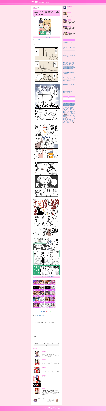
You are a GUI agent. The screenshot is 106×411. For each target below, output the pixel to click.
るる (65, 110)
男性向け (43, 315)
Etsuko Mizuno (72, 105)
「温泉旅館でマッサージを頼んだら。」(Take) (69, 80)
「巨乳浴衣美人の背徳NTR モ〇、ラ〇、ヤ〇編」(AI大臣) (68, 70)
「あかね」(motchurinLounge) (67, 89)
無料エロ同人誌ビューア (36, 1)
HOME (34, 4)
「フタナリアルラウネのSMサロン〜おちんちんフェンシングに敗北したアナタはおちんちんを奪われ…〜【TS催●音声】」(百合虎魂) (69, 67)
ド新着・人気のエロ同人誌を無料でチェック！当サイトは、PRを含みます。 (53, 408)
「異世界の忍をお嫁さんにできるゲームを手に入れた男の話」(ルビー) (69, 75)
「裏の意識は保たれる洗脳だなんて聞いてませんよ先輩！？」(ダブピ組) (71, 34)
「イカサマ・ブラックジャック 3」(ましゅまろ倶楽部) (69, 48)
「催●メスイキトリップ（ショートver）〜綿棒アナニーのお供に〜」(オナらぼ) (69, 78)
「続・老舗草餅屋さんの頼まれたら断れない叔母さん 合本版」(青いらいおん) (71, 15)
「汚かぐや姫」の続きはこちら (47, 276)
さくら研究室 (38, 39)
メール (35, 336)
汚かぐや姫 (47, 37)
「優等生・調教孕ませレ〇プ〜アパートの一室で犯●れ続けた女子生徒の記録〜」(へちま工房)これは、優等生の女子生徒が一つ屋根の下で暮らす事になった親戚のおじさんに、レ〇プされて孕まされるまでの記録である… (69, 120)
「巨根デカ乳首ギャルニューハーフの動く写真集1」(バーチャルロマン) (69, 56)
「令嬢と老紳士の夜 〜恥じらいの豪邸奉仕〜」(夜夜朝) (69, 85)
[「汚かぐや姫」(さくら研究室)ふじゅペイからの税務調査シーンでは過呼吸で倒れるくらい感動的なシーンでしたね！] (48, 311)
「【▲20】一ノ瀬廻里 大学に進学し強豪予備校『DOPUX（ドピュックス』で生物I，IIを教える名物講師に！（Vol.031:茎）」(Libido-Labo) (69, 63)
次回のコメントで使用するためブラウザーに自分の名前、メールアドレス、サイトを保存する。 (46, 343)
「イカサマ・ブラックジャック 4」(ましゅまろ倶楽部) (69, 51)
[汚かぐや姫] (46, 82)
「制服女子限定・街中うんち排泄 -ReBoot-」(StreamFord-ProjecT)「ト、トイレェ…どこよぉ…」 (69, 116)
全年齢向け (40, 315)
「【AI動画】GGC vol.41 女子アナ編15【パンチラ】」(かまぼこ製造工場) (68, 92)
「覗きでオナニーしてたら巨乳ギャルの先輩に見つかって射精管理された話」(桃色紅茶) (69, 88)
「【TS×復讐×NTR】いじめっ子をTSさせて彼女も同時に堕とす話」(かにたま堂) (69, 82)
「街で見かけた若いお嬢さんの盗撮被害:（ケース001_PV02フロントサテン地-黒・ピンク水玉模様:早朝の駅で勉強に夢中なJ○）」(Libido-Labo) (69, 59)
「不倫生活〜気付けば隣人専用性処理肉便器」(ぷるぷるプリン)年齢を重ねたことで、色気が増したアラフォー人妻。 (69, 104)
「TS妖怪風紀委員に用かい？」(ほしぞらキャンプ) (68, 43)
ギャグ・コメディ (36, 315)
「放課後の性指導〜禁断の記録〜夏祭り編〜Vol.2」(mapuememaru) (68, 73)
